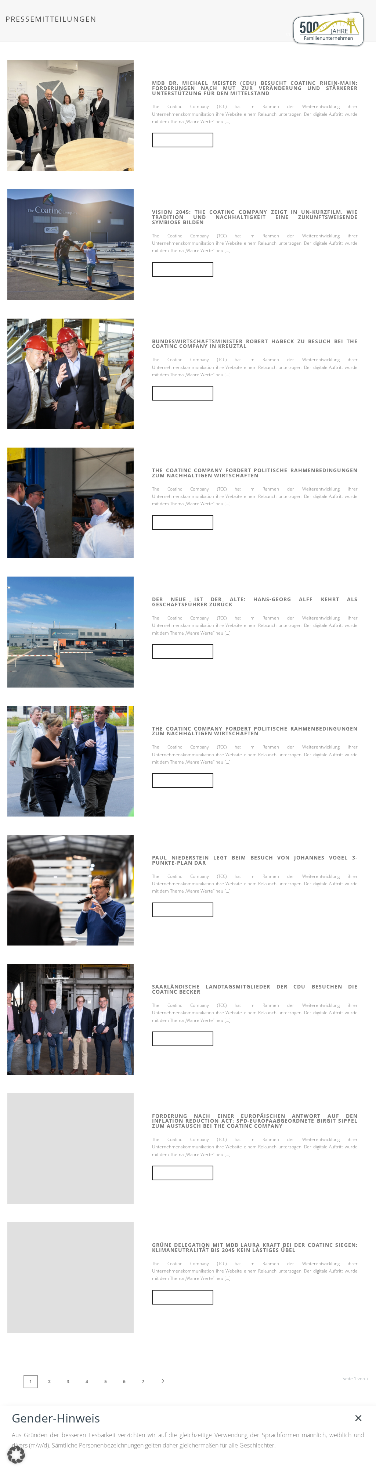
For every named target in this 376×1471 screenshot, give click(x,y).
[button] (16, 1455)
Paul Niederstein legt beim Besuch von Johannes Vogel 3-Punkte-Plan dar (255, 860)
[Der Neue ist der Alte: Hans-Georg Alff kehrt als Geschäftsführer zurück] (70, 631)
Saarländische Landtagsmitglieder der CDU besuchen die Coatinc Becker (255, 989)
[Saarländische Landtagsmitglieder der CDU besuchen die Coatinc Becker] (70, 1019)
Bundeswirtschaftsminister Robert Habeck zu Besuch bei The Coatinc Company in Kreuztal (255, 344)
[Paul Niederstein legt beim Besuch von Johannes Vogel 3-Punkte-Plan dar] (70, 890)
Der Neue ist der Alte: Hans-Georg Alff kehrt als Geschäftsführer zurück (255, 602)
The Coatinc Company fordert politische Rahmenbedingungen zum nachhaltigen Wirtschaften (255, 473)
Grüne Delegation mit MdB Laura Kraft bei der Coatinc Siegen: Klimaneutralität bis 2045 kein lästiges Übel (255, 1247)
